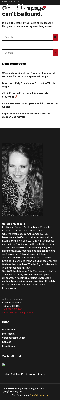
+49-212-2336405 (12, 309)
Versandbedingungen (13, 337)
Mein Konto (8, 345)
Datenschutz (9, 329)
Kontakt (6, 341)
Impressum (8, 333)
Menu (54, 7)
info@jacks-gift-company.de (17, 312)
